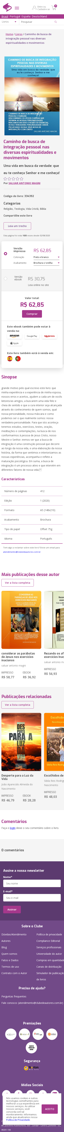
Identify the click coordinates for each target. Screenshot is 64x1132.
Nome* (7, 877)
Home (9, 34)
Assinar (12, 909)
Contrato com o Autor (14, 973)
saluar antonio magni (13, 665)
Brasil (4, 16)
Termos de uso (10, 966)
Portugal (15, 16)
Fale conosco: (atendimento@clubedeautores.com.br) (32, 1003)
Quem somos (9, 953)
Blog (4, 947)
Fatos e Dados (9, 960)
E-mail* (8, 891)
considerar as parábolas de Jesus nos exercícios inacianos (18, 657)
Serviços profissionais (48, 947)
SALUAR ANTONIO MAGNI (24, 183)
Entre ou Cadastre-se (44, 8)
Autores (5, 941)
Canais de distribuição (49, 966)
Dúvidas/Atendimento (13, 934)
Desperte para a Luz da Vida (17, 777)
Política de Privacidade (18, 1119)
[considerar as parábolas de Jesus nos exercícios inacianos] (21, 620)
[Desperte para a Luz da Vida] (21, 742)
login (12, 828)
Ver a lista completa (17, 582)
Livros (18, 34)
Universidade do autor (49, 953)
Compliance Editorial (48, 941)
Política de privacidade (49, 934)
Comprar (32, 313)
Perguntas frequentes (13, 996)
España (26, 16)
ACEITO (49, 1109)
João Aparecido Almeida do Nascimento (17, 786)
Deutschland (39, 16)
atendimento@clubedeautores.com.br (22, 551)
